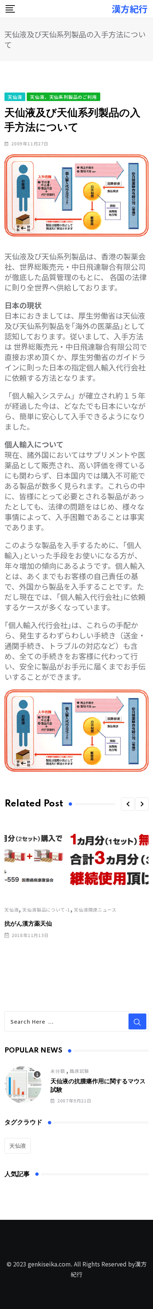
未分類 (58, 1071)
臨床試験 (79, 1071)
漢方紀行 (129, 9)
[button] (127, 804)
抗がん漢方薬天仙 (28, 923)
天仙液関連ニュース (95, 909)
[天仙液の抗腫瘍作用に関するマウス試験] (23, 1084)
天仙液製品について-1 (46, 909)
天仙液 (11, 909)
